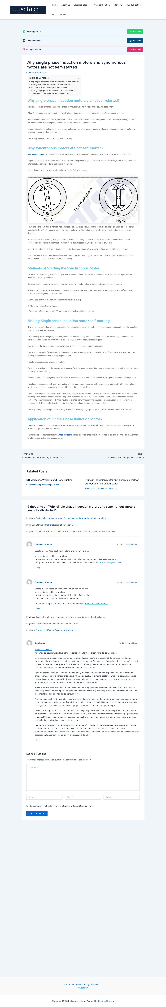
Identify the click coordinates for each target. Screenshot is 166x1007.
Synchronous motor (36, 154)
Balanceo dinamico (43, 649)
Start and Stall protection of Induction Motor (56, 525)
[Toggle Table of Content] (76, 78)
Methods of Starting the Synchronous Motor (49, 87)
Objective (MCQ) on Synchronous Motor (54, 630)
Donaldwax (40, 643)
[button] (88, 5)
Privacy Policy (82, 984)
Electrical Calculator (61, 14)
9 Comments (31, 485)
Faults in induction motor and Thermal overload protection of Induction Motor (72, 518)
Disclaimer (96, 984)
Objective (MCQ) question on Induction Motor (57, 623)
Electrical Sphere (106, 1001)
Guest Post (83, 988)
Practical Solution (102, 5)
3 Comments (90, 488)
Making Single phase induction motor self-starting (52, 90)
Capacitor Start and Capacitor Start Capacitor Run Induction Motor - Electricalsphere (75, 531)
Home (55, 5)
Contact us (69, 984)
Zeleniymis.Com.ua (43, 544)
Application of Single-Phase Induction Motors (50, 93)
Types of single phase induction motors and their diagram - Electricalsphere (71, 617)
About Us (65, 5)
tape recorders (65, 435)
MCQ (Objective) (133, 5)
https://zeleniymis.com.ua (110, 562)
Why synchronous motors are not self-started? (51, 85)
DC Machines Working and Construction (49, 480)
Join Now (136, 31)
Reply (38, 568)
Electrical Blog (80, 5)
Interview (118, 5)
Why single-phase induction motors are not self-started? (55, 82)
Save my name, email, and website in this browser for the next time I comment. (61, 806)
